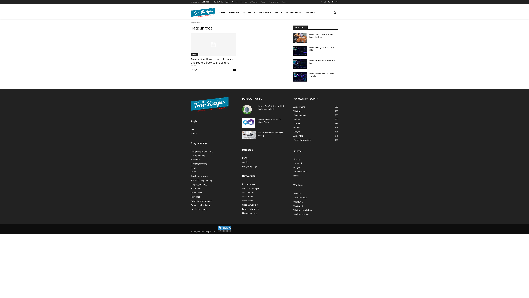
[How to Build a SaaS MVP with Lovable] (300, 77)
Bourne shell (196, 192)
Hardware (195, 159)
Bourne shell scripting (200, 205)
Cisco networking (249, 204)
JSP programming (199, 184)
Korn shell (195, 196)
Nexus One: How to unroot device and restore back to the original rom (212, 63)
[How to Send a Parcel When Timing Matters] (300, 38)
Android (195, 54)
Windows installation (302, 210)
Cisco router (247, 196)
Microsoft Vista (300, 197)
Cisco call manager (250, 188)
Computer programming (202, 151)
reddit (296, 175)
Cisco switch (247, 200)
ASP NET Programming (201, 180)
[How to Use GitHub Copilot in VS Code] (300, 64)
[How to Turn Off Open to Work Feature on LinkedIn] (247, 110)
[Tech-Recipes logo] (203, 12)
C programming (198, 155)
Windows (297, 193)
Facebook (297, 163)
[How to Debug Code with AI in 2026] (300, 51)
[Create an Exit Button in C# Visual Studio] (248, 123)
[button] (334, 12)
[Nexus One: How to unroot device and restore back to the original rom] (213, 44)
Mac (193, 129)
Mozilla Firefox (300, 171)
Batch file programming (201, 201)
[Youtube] (336, 2)
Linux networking (249, 213)
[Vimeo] (332, 2)
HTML (193, 168)
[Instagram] (325, 2)
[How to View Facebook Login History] (249, 135)
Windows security (301, 214)
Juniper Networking (250, 209)
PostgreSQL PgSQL (251, 166)
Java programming (199, 163)
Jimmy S (194, 70)
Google (296, 167)
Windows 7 (298, 201)
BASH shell (196, 188)
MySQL (245, 158)
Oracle (245, 162)
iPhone (194, 133)
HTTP (193, 172)
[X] (328, 2)
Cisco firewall (248, 192)
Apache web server (199, 176)
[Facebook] (321, 2)
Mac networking (249, 184)
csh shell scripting (199, 209)
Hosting (296, 159)
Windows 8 (298, 206)
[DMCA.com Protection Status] (225, 232)
